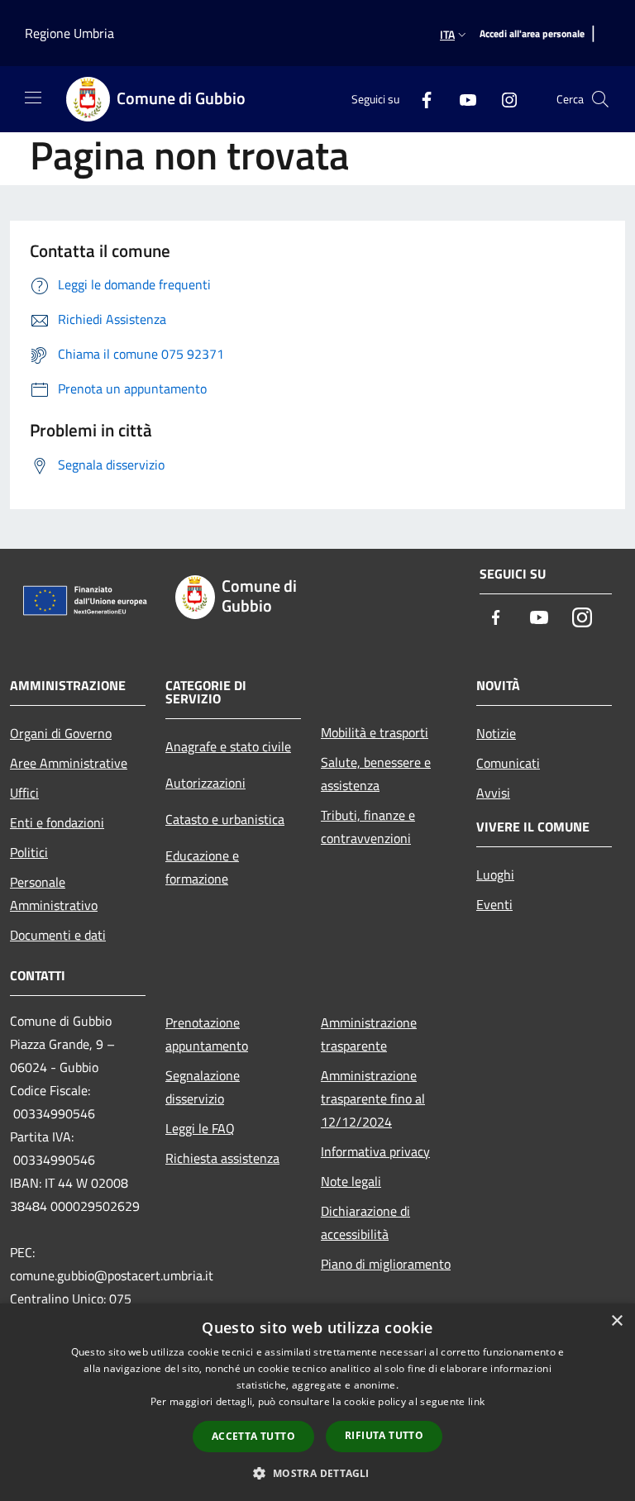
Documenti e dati (58, 935)
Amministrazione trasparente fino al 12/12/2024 (373, 1098)
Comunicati (508, 763)
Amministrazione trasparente (369, 1034)
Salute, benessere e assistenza (376, 773)
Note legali (351, 1181)
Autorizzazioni (205, 783)
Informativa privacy (375, 1151)
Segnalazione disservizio (202, 1086)
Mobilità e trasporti (374, 732)
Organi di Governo (61, 733)
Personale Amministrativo (54, 893)
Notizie (496, 733)
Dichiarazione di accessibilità (365, 1222)
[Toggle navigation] (33, 97)
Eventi (494, 904)
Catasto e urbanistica (224, 819)
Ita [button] (447, 34)
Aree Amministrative (68, 763)
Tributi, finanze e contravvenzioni (368, 826)
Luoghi (495, 874)
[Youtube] (461, 99)
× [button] (616, 1321)
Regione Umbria (69, 33)
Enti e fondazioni (57, 822)
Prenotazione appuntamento (206, 1034)
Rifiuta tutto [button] (384, 1435)
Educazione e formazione (202, 867)
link (476, 1401)
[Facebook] (420, 99)
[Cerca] (600, 99)
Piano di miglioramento (386, 1264)
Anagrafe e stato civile (228, 746)
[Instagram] (502, 99)
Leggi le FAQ (200, 1128)
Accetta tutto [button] (253, 1436)
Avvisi (493, 793)
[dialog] (317, 1402)
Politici (29, 852)
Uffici (24, 793)
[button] (317, 1473)
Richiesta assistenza (222, 1158)
